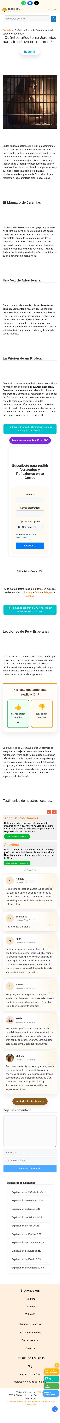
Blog (30, 1366)
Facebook (30, 596)
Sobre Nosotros (30, 1340)
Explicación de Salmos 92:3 (26, 1217)
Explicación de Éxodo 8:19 (26, 1259)
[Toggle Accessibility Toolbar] (55, 1409)
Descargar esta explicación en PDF (30, 440)
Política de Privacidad (45, 1401)
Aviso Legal (11, 1401)
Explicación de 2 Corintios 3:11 (28, 1192)
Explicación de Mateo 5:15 (25, 1209)
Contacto (30, 1348)
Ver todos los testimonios (30, 1101)
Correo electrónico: (30, 508)
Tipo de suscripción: (30, 521)
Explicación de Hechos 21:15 (27, 1200)
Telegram (48, 592)
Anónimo (11, 845)
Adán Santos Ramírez (21, 818)
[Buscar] (53, 19)
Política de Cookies (25, 1401)
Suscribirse (30, 545)
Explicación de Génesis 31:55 (27, 1267)
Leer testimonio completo (17, 836)
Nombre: (30, 494)
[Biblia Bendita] (11, 9)
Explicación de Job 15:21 (25, 1225)
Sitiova (41, 1392)
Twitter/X (30, 1314)
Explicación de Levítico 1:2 (26, 1251)
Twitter (38, 592)
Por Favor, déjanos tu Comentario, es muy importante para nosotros (30, 429)
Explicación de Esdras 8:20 (26, 1234)
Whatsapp (27, 592)
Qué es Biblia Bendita (30, 1332)
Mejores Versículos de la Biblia (30, 1381)
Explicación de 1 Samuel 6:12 (27, 1242)
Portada (7, 30)
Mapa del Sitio (30, 1404)
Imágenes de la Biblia (30, 1374)
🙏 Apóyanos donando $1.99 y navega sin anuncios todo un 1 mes (30, 609)
